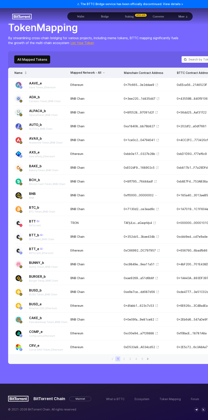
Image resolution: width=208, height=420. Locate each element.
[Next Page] (147, 358)
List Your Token (82, 43)
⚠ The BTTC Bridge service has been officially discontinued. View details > (130, 4)
